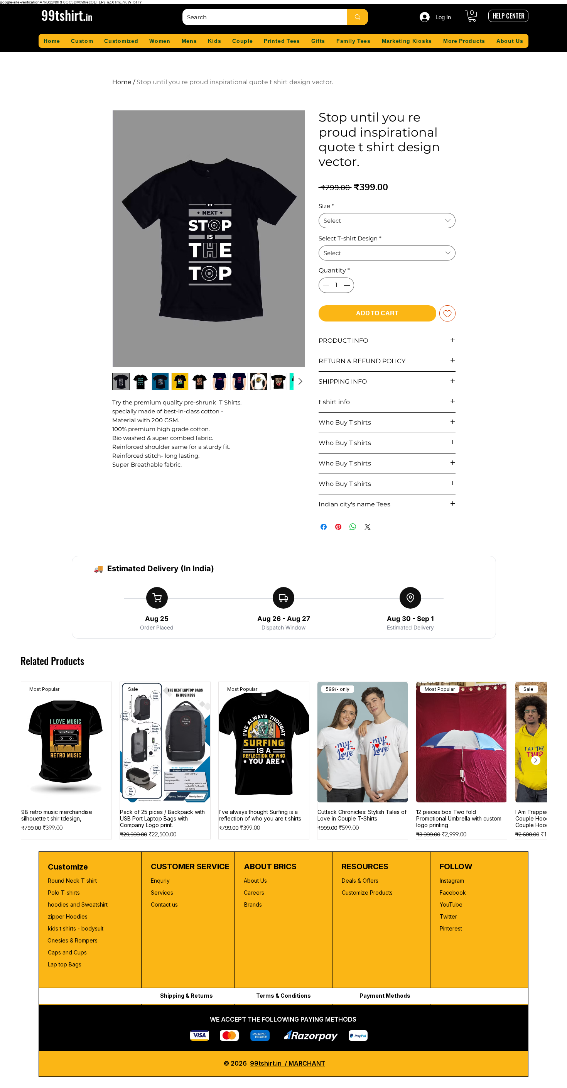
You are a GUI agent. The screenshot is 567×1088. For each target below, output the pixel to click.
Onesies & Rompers (72, 940)
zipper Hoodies (68, 916)
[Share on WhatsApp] (353, 526)
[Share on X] (367, 526)
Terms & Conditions (283, 995)
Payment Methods (384, 995)
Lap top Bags (64, 964)
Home (122, 82)
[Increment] (347, 285)
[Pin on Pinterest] (338, 526)
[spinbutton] (336, 285)
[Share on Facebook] (323, 526)
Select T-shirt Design (350, 238)
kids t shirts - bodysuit (76, 928)
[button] (472, 16)
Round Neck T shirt (72, 880)
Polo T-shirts (64, 892)
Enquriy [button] (160, 880)
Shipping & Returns (186, 995)
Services (162, 892)
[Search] (357, 17)
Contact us (164, 904)
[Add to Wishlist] (447, 313)
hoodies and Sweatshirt (78, 904)
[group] (283, 760)
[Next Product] (535, 760)
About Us (255, 880)
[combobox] (387, 220)
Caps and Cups (67, 952)
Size (326, 206)
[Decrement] (325, 285)
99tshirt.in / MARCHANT (287, 1063)
